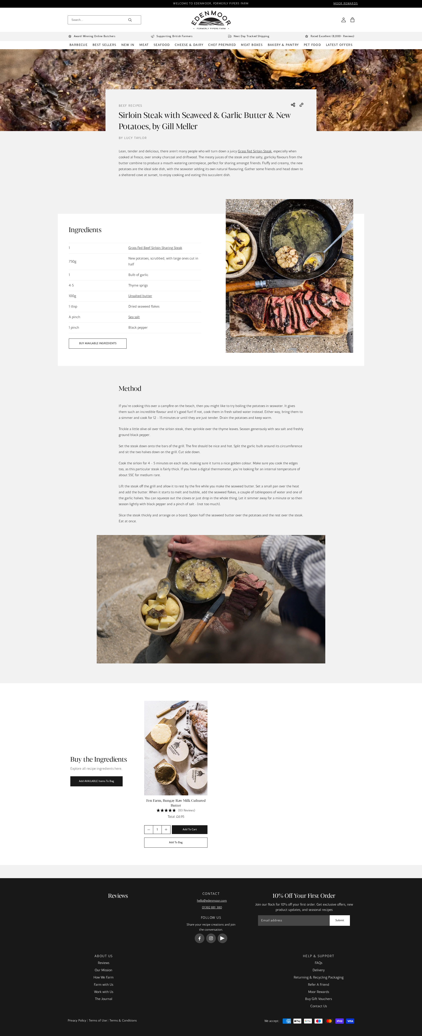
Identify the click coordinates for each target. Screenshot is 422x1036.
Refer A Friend (318, 985)
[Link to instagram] (211, 938)
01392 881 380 (212, 907)
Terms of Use (98, 1020)
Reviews (103, 963)
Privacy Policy (77, 1020)
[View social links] (293, 105)
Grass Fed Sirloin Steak (255, 151)
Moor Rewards (318, 992)
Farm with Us (103, 985)
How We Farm (103, 977)
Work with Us (103, 992)
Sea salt (134, 317)
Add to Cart (190, 829)
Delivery (319, 970)
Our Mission (103, 970)
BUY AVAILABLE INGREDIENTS (97, 343)
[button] (352, 19)
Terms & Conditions (123, 1020)
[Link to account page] (343, 19)
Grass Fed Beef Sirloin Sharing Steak (155, 248)
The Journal (103, 999)
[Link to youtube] (222, 938)
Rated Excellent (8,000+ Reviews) (332, 36)
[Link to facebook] (199, 938)
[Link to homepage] (211, 20)
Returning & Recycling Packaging (319, 977)
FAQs (318, 963)
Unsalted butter (140, 296)
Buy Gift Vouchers (318, 999)
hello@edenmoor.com (212, 901)
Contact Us (318, 1006)
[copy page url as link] (301, 105)
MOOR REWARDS (345, 3)
